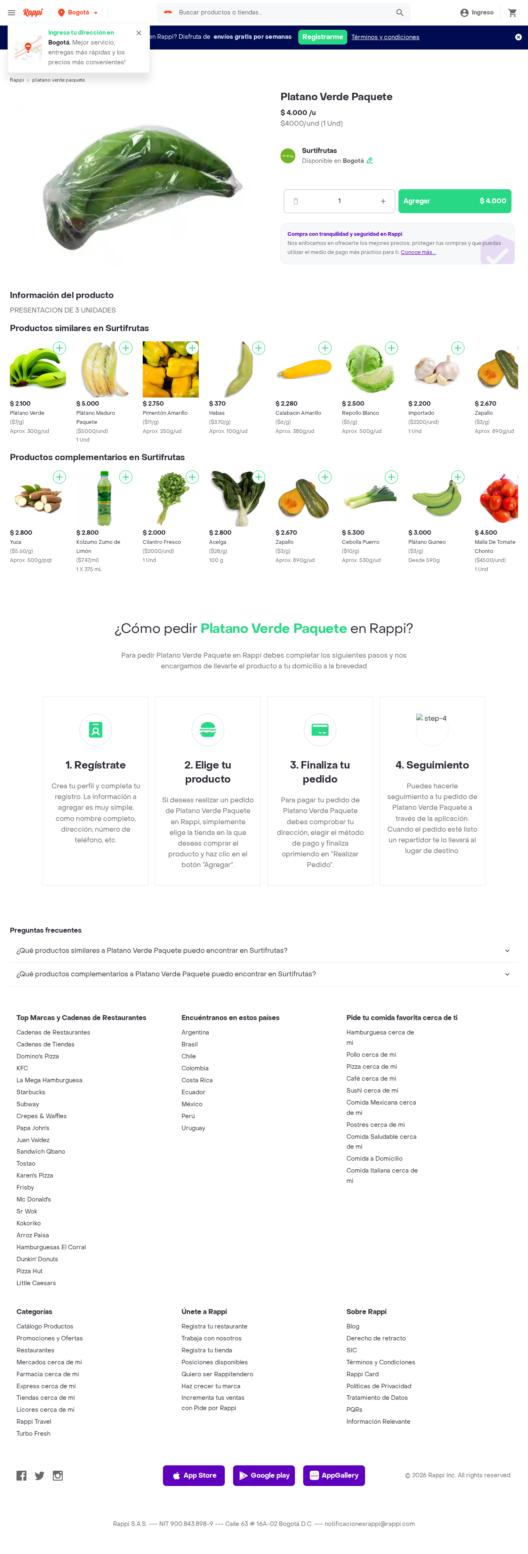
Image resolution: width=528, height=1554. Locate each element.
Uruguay (193, 1128)
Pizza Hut (29, 1271)
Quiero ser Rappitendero (217, 1374)
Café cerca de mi (371, 1079)
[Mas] (383, 201)
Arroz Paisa (32, 1235)
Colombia (195, 1068)
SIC (351, 1350)
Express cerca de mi (46, 1386)
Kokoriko (28, 1223)
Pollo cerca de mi (371, 1055)
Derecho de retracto (376, 1338)
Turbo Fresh (33, 1434)
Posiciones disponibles (215, 1362)
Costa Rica (197, 1080)
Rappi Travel (33, 1422)
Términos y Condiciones (380, 1362)
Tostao (25, 1164)
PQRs (354, 1410)
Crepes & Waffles (41, 1116)
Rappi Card (362, 1374)
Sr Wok (26, 1211)
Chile (189, 1056)
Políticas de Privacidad (378, 1386)
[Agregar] (59, 348)
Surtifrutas (319, 150)
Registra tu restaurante (215, 1327)
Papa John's (33, 1128)
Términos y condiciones (385, 37)
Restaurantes (35, 1350)
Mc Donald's (33, 1200)
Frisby (25, 1188)
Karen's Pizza (34, 1176)
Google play (270, 1475)
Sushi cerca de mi (372, 1091)
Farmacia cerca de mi (47, 1374)
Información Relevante (378, 1422)
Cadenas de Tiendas (45, 1045)
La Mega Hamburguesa (49, 1080)
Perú (188, 1116)
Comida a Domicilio (374, 1159)
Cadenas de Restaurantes (53, 1033)
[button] (79, 12)
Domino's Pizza (37, 1056)
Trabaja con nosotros (212, 1338)
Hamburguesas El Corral (51, 1247)
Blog (352, 1327)
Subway (27, 1104)
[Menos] (296, 201)
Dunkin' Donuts (37, 1259)
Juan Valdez (33, 1140)
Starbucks (30, 1092)
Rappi (17, 80)
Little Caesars (36, 1283)
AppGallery (340, 1475)
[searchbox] (282, 13)
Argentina (195, 1033)
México (192, 1104)
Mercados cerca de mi (49, 1362)
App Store (200, 1475)
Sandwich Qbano (40, 1152)
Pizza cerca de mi (371, 1067)
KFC (22, 1068)
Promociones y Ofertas (49, 1338)
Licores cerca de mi (45, 1410)
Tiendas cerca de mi (45, 1398)
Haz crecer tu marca (211, 1386)
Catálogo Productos (44, 1327)
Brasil (190, 1045)
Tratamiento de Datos (377, 1398)
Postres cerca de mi (375, 1125)
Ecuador (193, 1092)
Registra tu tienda (207, 1350)
